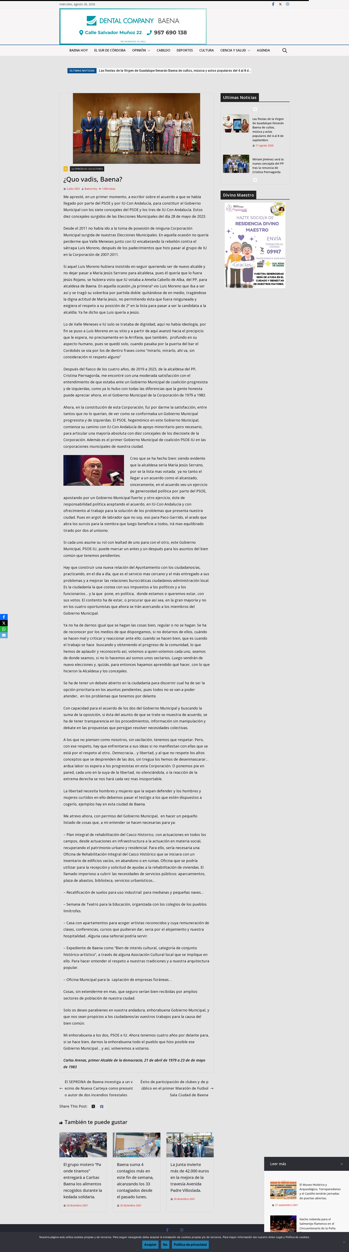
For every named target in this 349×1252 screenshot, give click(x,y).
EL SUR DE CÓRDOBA (110, 50)
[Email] (4, 635)
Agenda (263, 50)
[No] (344, 1242)
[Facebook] (4, 617)
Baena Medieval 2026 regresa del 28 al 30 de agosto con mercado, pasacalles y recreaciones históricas (268, 159)
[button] (148, 50)
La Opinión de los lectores (87, 168)
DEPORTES (185, 50)
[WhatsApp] (4, 629)
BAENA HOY (78, 50)
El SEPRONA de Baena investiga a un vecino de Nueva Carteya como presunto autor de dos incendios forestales (99, 1088)
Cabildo (163, 50)
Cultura (206, 50)
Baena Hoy (91, 188)
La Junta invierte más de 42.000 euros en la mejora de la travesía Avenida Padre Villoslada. (189, 1177)
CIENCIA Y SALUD (233, 50)
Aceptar (150, 1245)
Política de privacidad (190, 1245)
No (165, 1245)
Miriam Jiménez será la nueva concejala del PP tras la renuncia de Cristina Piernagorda (164, 71)
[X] (4, 623)
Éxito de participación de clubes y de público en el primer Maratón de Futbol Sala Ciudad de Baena (174, 1088)
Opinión (139, 50)
